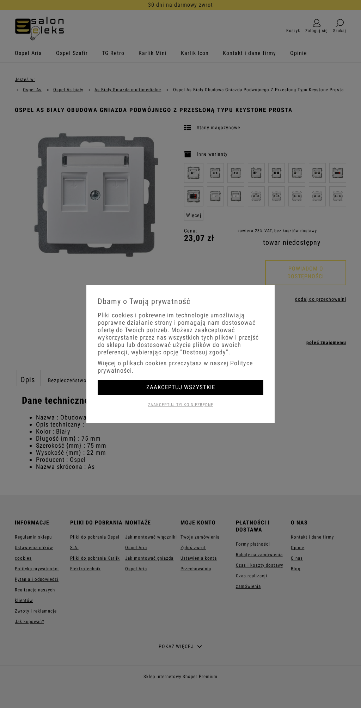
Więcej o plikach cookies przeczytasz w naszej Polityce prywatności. (175, 366)
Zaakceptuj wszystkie (180, 387)
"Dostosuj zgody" (204, 352)
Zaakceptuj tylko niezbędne (180, 404)
